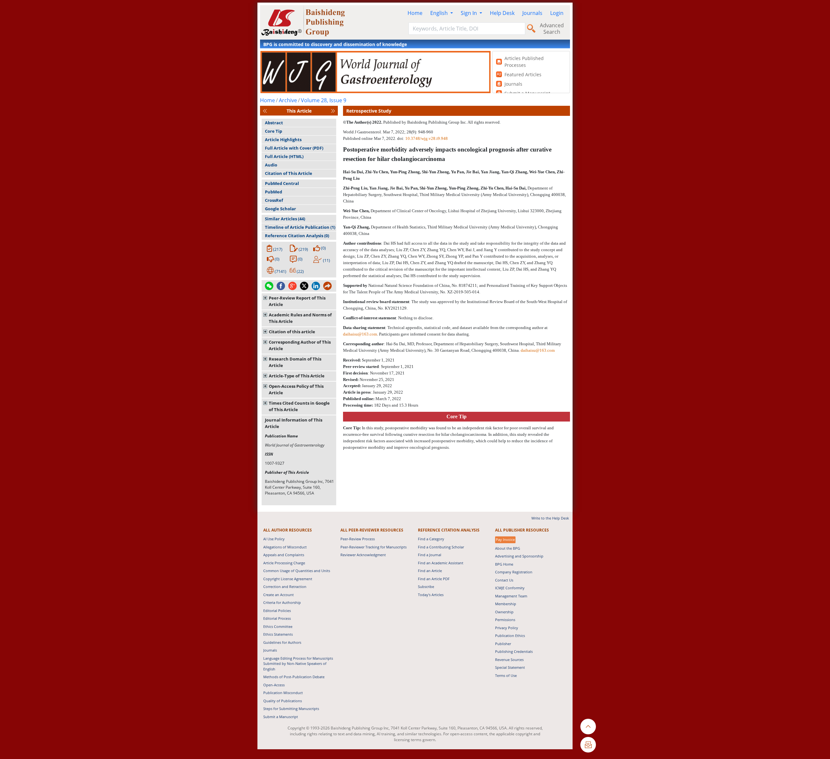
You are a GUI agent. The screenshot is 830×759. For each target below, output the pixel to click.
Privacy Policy (506, 627)
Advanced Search (552, 28)
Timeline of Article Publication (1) (300, 227)
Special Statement (510, 667)
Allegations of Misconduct (285, 547)
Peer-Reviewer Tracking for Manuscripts (373, 547)
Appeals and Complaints (283, 554)
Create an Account (278, 594)
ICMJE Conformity (510, 587)
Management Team (511, 596)
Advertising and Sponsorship (519, 556)
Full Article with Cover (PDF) (294, 148)
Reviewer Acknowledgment (363, 554)
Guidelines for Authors (282, 642)
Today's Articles (431, 594)
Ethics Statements (278, 634)
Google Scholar (280, 209)
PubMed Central (282, 183)
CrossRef (274, 200)
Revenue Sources (509, 659)
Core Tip (273, 131)
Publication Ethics (510, 635)
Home (415, 13)
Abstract (274, 123)
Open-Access (274, 684)
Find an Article (430, 570)
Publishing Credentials (514, 651)
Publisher (503, 643)
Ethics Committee (277, 626)
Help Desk (502, 13)
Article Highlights (283, 139)
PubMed (273, 192)
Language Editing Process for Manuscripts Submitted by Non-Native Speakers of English (298, 663)
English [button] (439, 13)
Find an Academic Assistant (440, 562)
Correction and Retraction (284, 586)
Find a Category (431, 538)
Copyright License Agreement (287, 578)
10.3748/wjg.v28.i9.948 (426, 138)
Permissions (505, 619)
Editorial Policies (277, 610)
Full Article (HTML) (284, 156)
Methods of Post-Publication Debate (294, 676)
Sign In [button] (469, 13)
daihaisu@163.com (360, 334)
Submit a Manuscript (280, 716)
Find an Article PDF (434, 578)
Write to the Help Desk (550, 518)
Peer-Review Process (357, 538)
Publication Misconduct (283, 692)
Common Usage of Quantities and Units (296, 570)
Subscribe (426, 586)
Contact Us (504, 580)
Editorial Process (277, 618)
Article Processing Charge (284, 562)
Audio (271, 165)
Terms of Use (506, 675)
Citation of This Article (288, 173)
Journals (532, 13)
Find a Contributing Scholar (441, 547)
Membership (505, 603)
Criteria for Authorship (282, 602)
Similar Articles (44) (285, 219)
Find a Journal (429, 554)
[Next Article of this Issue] (333, 111)
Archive (288, 100)
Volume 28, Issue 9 (323, 100)
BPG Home (504, 564)
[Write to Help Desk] (588, 745)
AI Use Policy (274, 538)
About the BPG (507, 548)
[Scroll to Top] (588, 726)
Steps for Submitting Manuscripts (291, 708)
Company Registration (513, 571)
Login (556, 13)
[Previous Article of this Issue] (265, 111)
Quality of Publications (282, 700)
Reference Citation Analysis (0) (297, 236)
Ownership (504, 611)
